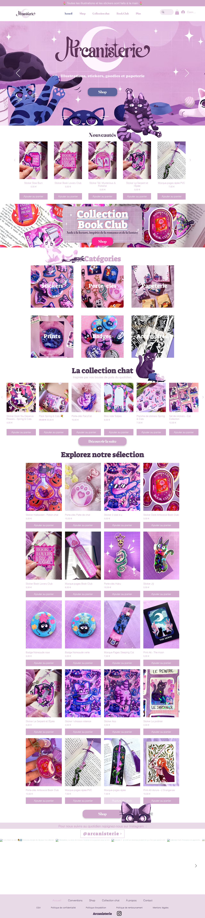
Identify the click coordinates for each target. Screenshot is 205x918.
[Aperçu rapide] (21, 397)
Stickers (52, 285)
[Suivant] (187, 73)
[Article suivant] (190, 160)
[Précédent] (18, 73)
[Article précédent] (15, 160)
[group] (102, 170)
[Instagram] (119, 913)
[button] (177, 12)
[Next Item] (196, 866)
